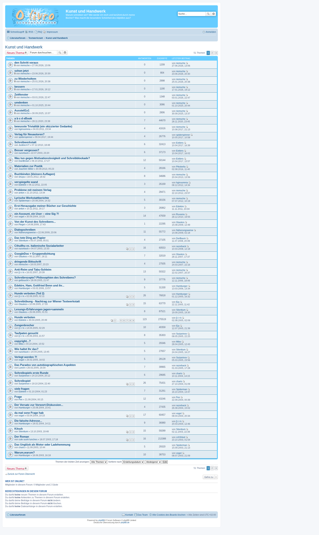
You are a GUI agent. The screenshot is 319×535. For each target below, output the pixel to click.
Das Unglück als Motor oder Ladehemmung (42, 444)
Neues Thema (15, 53)
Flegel (22, 224)
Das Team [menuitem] (143, 515)
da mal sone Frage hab (29, 412)
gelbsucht (23, 280)
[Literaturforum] (36, 16)
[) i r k (21, 272)
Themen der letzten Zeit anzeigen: (72, 462)
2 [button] (212, 53)
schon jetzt (21, 70)
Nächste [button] (216, 53)
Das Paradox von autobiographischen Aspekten (45, 365)
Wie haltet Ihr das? (26, 349)
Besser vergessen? (26, 150)
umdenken (21, 102)
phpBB (101, 520)
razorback (24, 153)
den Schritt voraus (26, 62)
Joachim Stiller (26, 169)
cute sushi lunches (28, 439)
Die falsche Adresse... (28, 420)
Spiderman (24, 200)
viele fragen (21, 388)
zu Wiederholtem (25, 78)
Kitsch (18, 428)
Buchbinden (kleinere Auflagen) (34, 174)
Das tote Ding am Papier (30, 237)
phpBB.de (125, 522)
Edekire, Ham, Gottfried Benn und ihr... (39, 285)
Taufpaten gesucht (26, 333)
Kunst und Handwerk (23, 47)
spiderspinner (25, 137)
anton (21, 192)
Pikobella (181, 166)
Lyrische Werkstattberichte (31, 197)
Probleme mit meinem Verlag (32, 189)
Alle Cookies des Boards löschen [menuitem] (169, 515)
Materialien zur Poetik (28, 166)
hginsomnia (24, 129)
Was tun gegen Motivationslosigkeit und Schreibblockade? (52, 158)
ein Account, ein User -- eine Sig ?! (36, 213)
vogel (21, 216)
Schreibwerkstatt (25, 142)
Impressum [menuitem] (52, 32)
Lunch (22, 367)
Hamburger (24, 288)
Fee (21, 399)
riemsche (25, 65)
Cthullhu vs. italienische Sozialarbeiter (39, 245)
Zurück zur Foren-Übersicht (21, 474)
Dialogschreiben (24, 229)
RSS (31, 32)
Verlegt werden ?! (25, 357)
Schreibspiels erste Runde (31, 372)
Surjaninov (181, 333)
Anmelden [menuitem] (211, 32)
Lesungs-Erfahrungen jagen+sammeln (39, 309)
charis (179, 373)
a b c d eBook (23, 118)
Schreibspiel (22, 380)
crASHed (180, 437)
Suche (208, 14)
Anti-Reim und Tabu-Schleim (32, 269)
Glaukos (180, 222)
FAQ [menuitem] (40, 32)
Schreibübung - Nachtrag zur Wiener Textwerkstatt (47, 301)
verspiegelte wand (26, 182)
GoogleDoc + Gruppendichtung (34, 253)
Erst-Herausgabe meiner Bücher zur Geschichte (45, 205)
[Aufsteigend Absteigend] (153, 462)
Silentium (23, 240)
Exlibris (179, 143)
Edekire (22, 185)
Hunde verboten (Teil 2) (29, 293)
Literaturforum (17, 515)
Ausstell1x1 (21, 110)
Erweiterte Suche (213, 14)
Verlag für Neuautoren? (29, 134)
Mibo (21, 344)
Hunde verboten (24, 317)
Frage (18, 396)
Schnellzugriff (17, 32)
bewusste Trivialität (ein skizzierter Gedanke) (43, 126)
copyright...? (22, 341)
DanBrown (24, 161)
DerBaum (181, 238)
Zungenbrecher (24, 325)
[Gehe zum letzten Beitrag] (187, 63)
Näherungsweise (27, 232)
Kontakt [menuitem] (129, 515)
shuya (22, 177)
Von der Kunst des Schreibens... (35, 221)
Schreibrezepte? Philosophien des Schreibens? (45, 277)
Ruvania (180, 214)
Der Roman (21, 436)
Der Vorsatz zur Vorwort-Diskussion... (38, 404)
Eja (177, 302)
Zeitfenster (21, 94)
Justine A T (24, 145)
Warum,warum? (24, 452)
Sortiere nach (115, 462)
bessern (19, 86)
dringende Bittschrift (27, 261)
